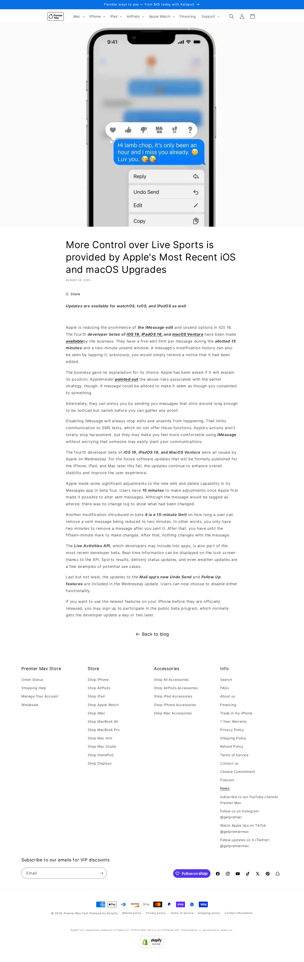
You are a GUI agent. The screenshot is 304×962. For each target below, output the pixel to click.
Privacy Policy (232, 730)
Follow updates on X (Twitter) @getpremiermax (244, 843)
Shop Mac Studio (102, 746)
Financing (228, 705)
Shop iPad (96, 696)
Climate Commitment (237, 772)
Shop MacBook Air (103, 721)
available (74, 341)
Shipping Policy (233, 738)
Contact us (229, 763)
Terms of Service (234, 755)
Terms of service (181, 913)
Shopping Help (33, 688)
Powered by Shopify (104, 913)
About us (227, 696)
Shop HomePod (101, 755)
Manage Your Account (39, 696)
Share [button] (75, 294)
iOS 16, (133, 334)
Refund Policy (231, 746)
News (224, 788)
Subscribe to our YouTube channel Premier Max (249, 800)
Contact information (238, 913)
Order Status (32, 679)
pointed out (126, 379)
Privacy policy (156, 913)
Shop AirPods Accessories (176, 688)
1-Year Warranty (233, 721)
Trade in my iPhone (236, 713)
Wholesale (29, 705)
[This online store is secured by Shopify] (152, 946)
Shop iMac (96, 713)
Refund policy (131, 913)
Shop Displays (100, 763)
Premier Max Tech (76, 913)
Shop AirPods (99, 688)
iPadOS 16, (152, 334)
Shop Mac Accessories (173, 713)
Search (226, 679)
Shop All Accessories (171, 679)
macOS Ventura (187, 334)
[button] (79, 16)
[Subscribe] (101, 873)
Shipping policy (209, 913)
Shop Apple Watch (103, 705)
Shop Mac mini (100, 738)
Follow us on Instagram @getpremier (239, 814)
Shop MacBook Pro (104, 730)
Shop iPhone (98, 679)
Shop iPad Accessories (173, 696)
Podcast (227, 780)
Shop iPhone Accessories (175, 705)
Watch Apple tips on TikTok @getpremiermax (243, 828)
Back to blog (155, 634)
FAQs (224, 688)
